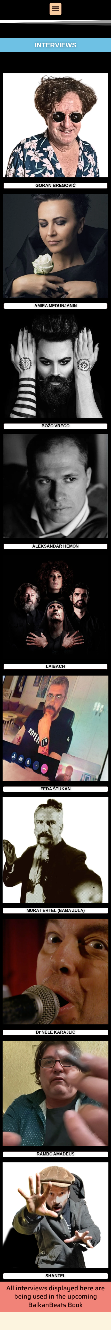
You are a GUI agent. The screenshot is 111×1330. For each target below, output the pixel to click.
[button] (55, 9)
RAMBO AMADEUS (56, 1154)
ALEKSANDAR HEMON (55, 546)
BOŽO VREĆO (55, 426)
